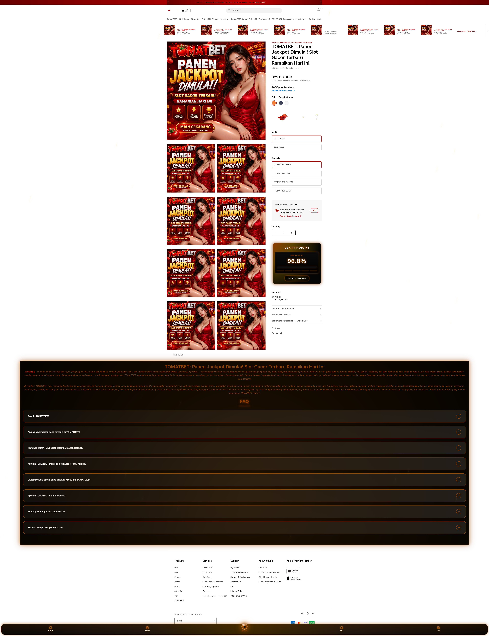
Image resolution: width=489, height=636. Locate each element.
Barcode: (289, 68)
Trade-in (206, 591)
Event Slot (300, 19)
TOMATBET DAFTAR (283, 182)
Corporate (207, 572)
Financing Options (210, 586)
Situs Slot (195, 19)
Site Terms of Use (238, 596)
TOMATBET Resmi (210, 19)
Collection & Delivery (240, 572)
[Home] (173, 10)
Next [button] (321, 2)
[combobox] (254, 10)
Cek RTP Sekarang (297, 278)
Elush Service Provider (212, 582)
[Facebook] (273, 334)
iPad (176, 572)
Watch (177, 582)
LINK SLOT (279, 147)
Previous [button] (168, 2)
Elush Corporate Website (270, 582)
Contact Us (235, 582)
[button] (172, 19)
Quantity (276, 226)
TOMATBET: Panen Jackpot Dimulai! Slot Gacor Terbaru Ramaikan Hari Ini (230, 2)
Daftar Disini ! (260, 2)
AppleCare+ (207, 568)
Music (177, 586)
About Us (263, 568)
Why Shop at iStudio (268, 577)
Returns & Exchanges (240, 577)
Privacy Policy (236, 591)
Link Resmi (184, 19)
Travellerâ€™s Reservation (214, 596)
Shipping (287, 81)
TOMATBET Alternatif (259, 19)
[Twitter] (277, 334)
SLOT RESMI (280, 138)
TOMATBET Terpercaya (283, 19)
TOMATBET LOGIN (283, 191)
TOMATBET (172, 19)
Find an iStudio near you (270, 572)
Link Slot (225, 19)
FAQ (232, 586)
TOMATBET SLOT (282, 164)
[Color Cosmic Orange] (274, 103)
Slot (176, 596)
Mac (176, 568)
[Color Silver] (287, 103)
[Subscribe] (213, 621)
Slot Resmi (207, 577)
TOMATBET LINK (282, 173)
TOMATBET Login (239, 19)
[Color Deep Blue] (281, 103)
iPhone (177, 577)
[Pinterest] (282, 334)
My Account (235, 568)
